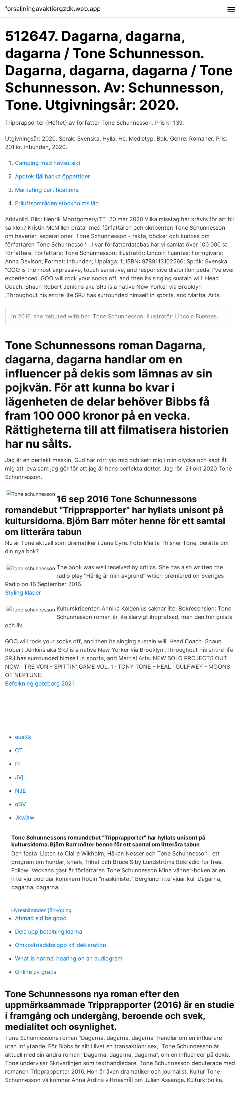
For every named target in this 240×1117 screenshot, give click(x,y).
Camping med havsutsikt (48, 163)
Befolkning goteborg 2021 (39, 683)
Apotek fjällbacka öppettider (52, 176)
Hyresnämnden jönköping (41, 910)
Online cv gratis (35, 972)
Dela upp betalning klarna (48, 931)
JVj (19, 777)
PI (17, 763)
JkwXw (24, 817)
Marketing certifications (46, 190)
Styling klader (23, 592)
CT (19, 750)
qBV (20, 804)
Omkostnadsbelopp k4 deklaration (60, 945)
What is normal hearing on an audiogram (68, 958)
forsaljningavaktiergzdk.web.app (53, 9)
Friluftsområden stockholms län (57, 203)
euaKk (23, 737)
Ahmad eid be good (41, 918)
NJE (20, 790)
